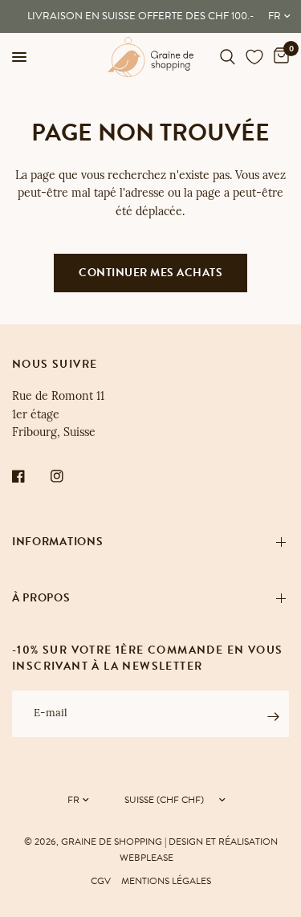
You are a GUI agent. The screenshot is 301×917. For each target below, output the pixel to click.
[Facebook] (29, 476)
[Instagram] (68, 476)
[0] (278, 57)
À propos (41, 597)
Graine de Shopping (111, 841)
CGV (101, 881)
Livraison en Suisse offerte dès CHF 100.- (140, 16)
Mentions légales (166, 881)
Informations (57, 541)
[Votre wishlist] (254, 57)
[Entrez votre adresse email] (273, 716)
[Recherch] (227, 57)
